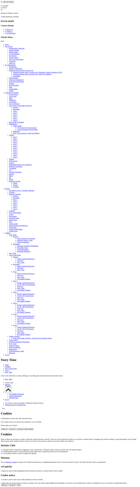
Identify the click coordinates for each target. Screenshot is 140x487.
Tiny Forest (12, 96)
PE (10, 177)
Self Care (20, 261)
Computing (12, 168)
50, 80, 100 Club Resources (26, 285)
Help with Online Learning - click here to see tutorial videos (32, 338)
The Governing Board (16, 59)
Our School (8, 46)
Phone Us (10, 29)
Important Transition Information (27, 246)
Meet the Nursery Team (24, 240)
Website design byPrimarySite (15, 405)
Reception (16, 109)
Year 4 (15, 117)
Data (10, 87)
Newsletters (13, 216)
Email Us (9, 31)
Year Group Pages (15, 255)
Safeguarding (13, 89)
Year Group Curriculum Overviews (20, 105)
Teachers (16, 187)
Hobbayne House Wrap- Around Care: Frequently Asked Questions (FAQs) (37, 72)
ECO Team (12, 344)
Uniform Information (16, 229)
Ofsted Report (13, 78)
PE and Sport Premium (16, 81)
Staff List (12, 63)
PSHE (11, 179)
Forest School (13, 94)
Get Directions (11, 33)
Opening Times (14, 218)
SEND (11, 91)
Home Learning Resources (26, 259)
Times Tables (17, 126)
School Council (14, 345)
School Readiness (23, 249)
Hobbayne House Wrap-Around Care (21, 70)
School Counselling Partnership (19, 342)
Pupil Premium (14, 85)
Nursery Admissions (15, 69)
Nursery (15, 107)
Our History (13, 56)
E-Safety (12, 192)
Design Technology (15, 172)
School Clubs (13, 224)
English (11, 135)
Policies (11, 83)
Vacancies (12, 61)
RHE (10, 98)
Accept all (12, 429)
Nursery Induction (23, 242)
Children (8, 233)
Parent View (13, 220)
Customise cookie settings (25, 429)
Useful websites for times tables (27, 129)
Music (11, 176)
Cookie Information (15, 396)
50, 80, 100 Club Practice (25, 296)
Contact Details (14, 50)
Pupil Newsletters (14, 347)
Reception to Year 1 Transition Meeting (21, 190)
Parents (15, 185)
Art (10, 170)
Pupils (15, 183)
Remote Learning (14, 181)
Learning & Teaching (12, 93)
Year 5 (15, 118)
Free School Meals (15, 213)
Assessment (13, 102)
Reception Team (22, 248)
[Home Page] (2, 2)
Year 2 (15, 113)
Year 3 (15, 115)
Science (11, 163)
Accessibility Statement (16, 394)
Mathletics (16, 131)
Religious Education (15, 166)
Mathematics (13, 124)
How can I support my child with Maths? (26, 133)
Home (7, 45)
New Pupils (13, 235)
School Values (13, 57)
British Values (13, 52)
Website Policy (14, 398)
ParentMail (16, 76)
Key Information (10, 65)
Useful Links (13, 231)
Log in (7, 355)
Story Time (12, 253)
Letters (11, 214)
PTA (10, 222)
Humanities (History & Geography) (20, 165)
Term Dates (13, 227)
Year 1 (15, 111)
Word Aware (13, 161)
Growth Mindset (14, 54)
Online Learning (14, 336)
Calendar (12, 211)
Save (18, 485)
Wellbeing (12, 100)
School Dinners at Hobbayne (18, 225)
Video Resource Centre (16, 351)
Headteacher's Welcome (16, 48)
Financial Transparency (16, 80)
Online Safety (13, 340)
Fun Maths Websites (23, 279)
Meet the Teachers (15, 194)
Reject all (4, 429)
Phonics (11, 159)
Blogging (12, 353)
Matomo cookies (11, 462)
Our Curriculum (14, 104)
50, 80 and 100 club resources (27, 128)
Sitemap (7, 384)
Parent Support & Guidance (26, 238)
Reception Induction (23, 251)
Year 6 (15, 120)
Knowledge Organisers (16, 122)
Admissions (13, 67)
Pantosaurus (13, 349)
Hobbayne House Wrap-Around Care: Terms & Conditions (32, 74)
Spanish (11, 174)
